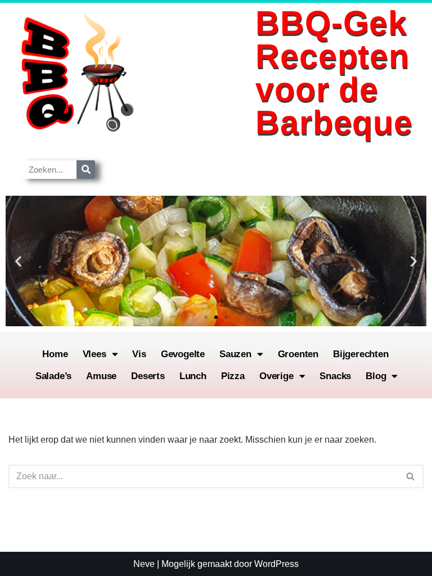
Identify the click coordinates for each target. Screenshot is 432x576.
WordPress (276, 564)
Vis (139, 354)
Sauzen (235, 354)
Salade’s (53, 376)
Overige (276, 376)
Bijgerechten (361, 354)
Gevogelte (183, 354)
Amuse (101, 376)
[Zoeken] (85, 169)
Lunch (192, 376)
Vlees (94, 354)
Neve (144, 564)
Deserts (148, 376)
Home (55, 354)
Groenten (298, 354)
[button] (18, 261)
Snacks (335, 376)
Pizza (233, 376)
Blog (376, 376)
